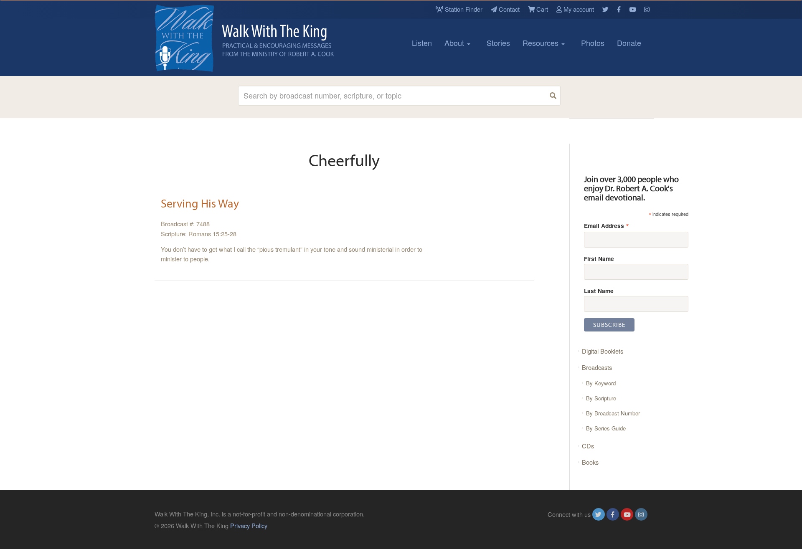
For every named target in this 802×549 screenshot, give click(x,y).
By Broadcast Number (613, 413)
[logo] (192, 38)
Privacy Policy (248, 525)
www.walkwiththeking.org (613, 525)
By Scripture (601, 398)
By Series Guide (606, 428)
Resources (542, 42)
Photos (592, 42)
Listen (422, 42)
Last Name (599, 290)
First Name (599, 258)
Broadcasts (597, 367)
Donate (629, 42)
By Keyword (601, 383)
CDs (588, 445)
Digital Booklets (602, 351)
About (455, 42)
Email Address (606, 225)
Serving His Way (200, 203)
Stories (498, 42)
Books (590, 462)
